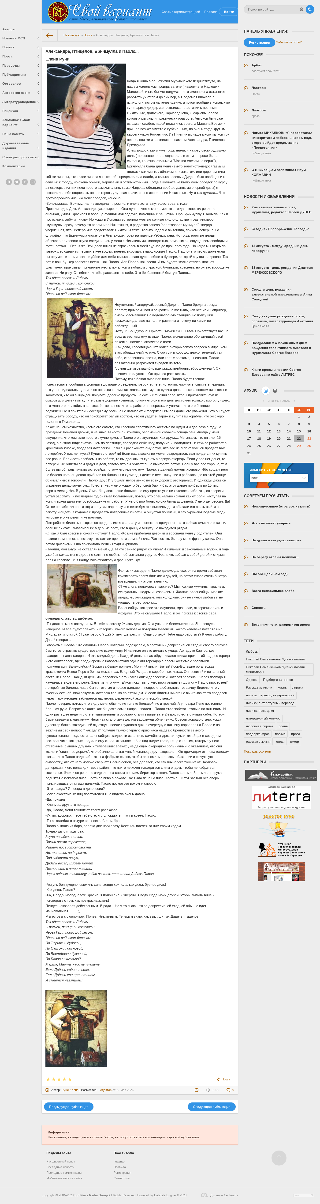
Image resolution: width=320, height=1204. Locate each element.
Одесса (251, 680)
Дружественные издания (20, 145)
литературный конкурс (263, 718)
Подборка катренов (278, 680)
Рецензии (20, 111)
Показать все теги (257, 751)
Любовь (252, 651)
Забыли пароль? (289, 42)
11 (259, 431)
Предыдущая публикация (68, 1107)
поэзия (280, 734)
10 (249, 431)
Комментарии (13, 166)
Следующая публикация (212, 1107)
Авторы (8, 29)
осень (283, 726)
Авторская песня (20, 93)
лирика (297, 687)
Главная (119, 1161)
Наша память (20, 134)
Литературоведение (20, 102)
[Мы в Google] (33, 182)
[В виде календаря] (265, 390)
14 (289, 431)
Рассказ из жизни (259, 687)
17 (249, 438)
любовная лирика (259, 726)
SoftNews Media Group (91, 1195)
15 (299, 431)
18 (259, 438)
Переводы (20, 65)
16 (309, 431)
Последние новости (60, 1167)
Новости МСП (20, 38)
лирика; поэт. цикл (260, 710)
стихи (280, 741)
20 (279, 438)
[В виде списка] (275, 390)
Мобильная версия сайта (64, 1178)
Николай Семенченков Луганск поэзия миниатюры (275, 669)
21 (289, 438)
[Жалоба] (197, 1090)
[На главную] (50, 35)
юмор (294, 741)
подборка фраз (257, 734)
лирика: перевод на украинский (270, 695)
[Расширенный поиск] (301, 9)
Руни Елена (70, 1090)
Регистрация (122, 1172)
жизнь (282, 687)
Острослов (20, 83)
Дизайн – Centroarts (224, 1195)
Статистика (122, 1178)
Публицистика (20, 74)
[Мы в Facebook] (25, 182)
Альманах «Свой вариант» (20, 122)
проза (295, 734)
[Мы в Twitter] (17, 182)
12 (269, 431)
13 (279, 431)
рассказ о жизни (258, 741)
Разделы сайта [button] (58, 1153)
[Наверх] (279, 1158)
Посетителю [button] (124, 1153)
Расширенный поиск (60, 1161)
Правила (211, 12)
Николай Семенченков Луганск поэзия (275, 659)
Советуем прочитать (20, 157)
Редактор (105, 1090)
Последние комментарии (64, 1172)
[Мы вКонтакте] (9, 182)
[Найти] (310, 9)
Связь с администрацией (181, 12)
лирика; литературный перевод (270, 703)
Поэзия (20, 47)
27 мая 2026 (125, 1090)
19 (269, 438)
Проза (20, 56)
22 (299, 438)
